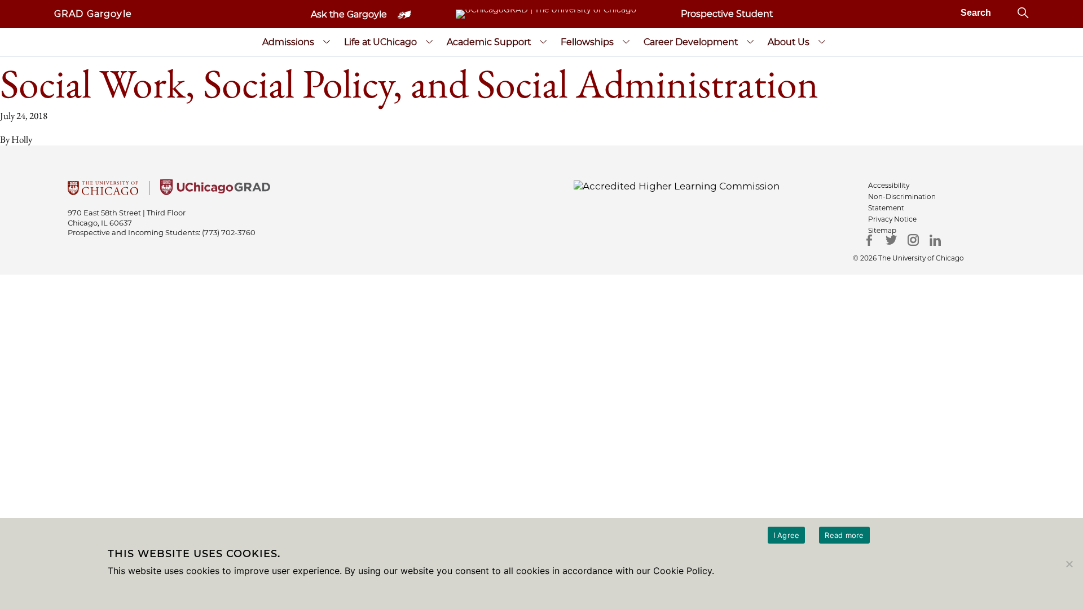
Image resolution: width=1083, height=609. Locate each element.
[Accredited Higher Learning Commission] (677, 185)
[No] (1069, 564)
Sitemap (882, 230)
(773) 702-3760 (229, 232)
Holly (21, 139)
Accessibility (888, 185)
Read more (844, 535)
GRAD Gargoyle (93, 13)
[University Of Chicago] (103, 191)
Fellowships (587, 42)
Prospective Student (727, 13)
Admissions (288, 42)
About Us (788, 42)
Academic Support (489, 42)
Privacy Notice (892, 219)
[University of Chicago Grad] (215, 191)
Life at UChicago (380, 42)
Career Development (691, 42)
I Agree (786, 535)
